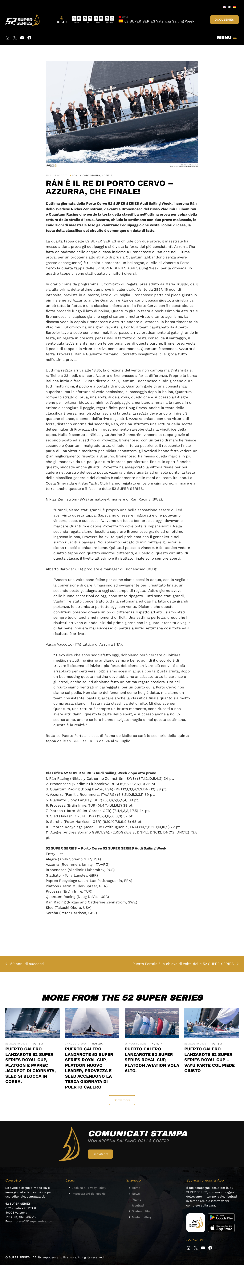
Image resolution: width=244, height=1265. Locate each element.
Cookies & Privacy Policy (88, 1188)
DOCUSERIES (224, 19)
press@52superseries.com (34, 1221)
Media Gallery (142, 1217)
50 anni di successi (27, 964)
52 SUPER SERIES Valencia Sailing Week (158, 21)
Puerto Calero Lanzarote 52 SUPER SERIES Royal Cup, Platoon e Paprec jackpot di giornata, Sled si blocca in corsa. (30, 1065)
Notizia (107, 175)
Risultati (138, 1205)
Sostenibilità (141, 1211)
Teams (136, 1199)
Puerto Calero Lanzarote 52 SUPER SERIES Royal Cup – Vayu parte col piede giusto (209, 1059)
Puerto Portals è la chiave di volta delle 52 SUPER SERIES (183, 964)
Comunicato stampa (86, 175)
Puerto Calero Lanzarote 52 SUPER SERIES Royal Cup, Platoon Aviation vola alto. (152, 1059)
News (136, 1193)
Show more (122, 1100)
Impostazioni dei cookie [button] (88, 1193)
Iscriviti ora (100, 1154)
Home (136, 1188)
